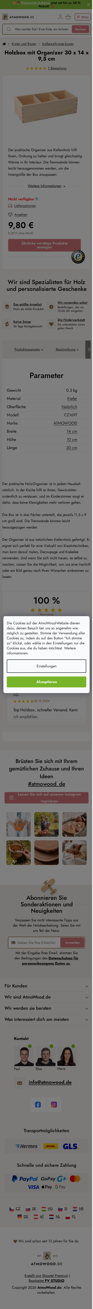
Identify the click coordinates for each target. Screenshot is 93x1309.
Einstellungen (46, 666)
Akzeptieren (46, 681)
